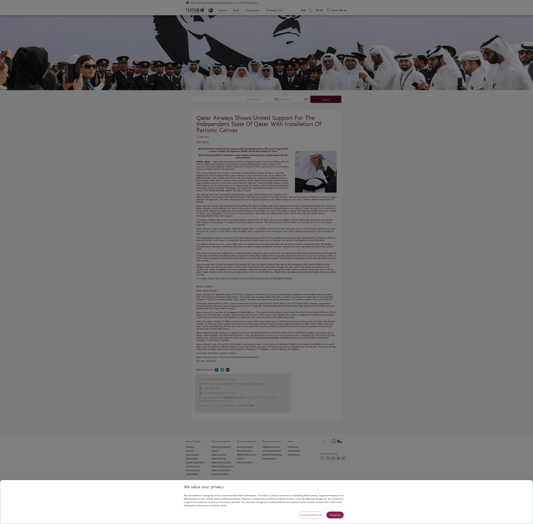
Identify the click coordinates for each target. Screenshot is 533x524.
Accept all (335, 515)
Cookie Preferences (311, 515)
